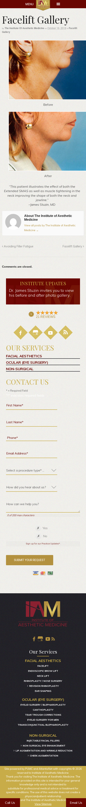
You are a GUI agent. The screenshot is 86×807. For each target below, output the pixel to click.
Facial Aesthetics (24, 356)
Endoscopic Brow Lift (43, 670)
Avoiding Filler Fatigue (18, 246)
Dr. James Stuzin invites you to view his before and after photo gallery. (41, 293)
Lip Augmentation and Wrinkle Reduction (44, 750)
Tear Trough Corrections (43, 714)
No (45, 536)
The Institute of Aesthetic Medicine (24, 28)
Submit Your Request (29, 560)
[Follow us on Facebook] (21, 332)
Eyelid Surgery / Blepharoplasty (43, 704)
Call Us (10, 803)
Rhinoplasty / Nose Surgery (43, 680)
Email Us (76, 803)
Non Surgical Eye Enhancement (44, 745)
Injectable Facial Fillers (43, 740)
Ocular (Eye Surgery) (27, 362)
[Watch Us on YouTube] (47, 639)
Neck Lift (43, 675)
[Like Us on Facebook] (33, 639)
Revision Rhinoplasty (44, 685)
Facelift (43, 665)
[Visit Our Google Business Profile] (40, 639)
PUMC (29, 768)
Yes (45, 528)
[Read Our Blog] (66, 332)
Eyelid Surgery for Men (43, 719)
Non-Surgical (19, 369)
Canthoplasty (43, 709)
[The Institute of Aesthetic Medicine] (43, 5)
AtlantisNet (45, 768)
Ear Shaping (43, 690)
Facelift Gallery (73, 246)
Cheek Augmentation (44, 755)
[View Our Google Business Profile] (36, 332)
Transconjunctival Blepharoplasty (43, 724)
